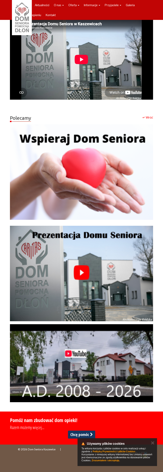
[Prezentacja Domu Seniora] (81, 273)
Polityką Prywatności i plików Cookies (114, 451)
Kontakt (51, 15)
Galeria (130, 5)
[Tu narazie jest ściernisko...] (81, 363)
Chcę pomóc (80, 434)
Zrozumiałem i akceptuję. (106, 460)
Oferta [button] (72, 5)
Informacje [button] (91, 5)
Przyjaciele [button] (112, 5)
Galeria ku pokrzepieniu (26, 15)
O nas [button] (58, 5)
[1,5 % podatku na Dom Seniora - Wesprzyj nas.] (81, 172)
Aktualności (42, 5)
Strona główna (21, 5)
